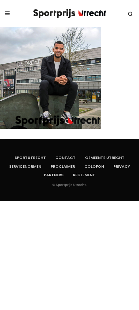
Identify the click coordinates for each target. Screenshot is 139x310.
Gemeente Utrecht (104, 157)
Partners (53, 175)
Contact (65, 157)
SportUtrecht (30, 157)
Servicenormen (25, 166)
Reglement (84, 175)
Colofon (94, 166)
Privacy (121, 166)
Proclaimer (63, 166)
